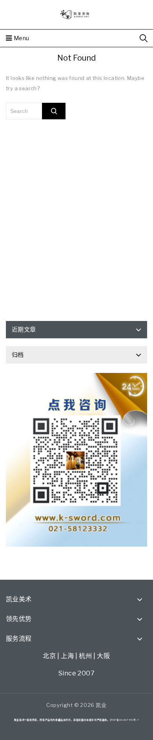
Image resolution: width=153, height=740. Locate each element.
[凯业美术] (76, 14)
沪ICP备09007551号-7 (124, 719)
